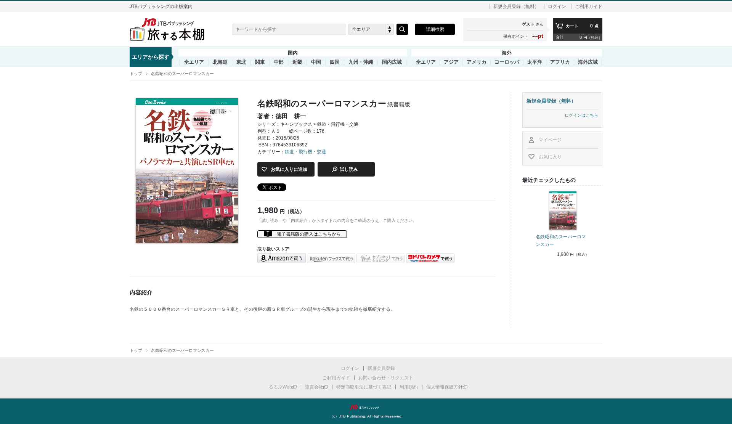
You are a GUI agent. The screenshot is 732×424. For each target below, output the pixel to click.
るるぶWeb (280, 387)
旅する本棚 (172, 29)
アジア (451, 62)
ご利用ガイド (588, 6)
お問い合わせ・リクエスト (385, 378)
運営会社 (314, 387)
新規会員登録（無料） (516, 6)
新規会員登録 (381, 368)
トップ (136, 73)
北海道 (220, 62)
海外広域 (588, 62)
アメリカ (476, 62)
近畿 (297, 62)
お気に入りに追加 (289, 169)
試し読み (349, 169)
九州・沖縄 (360, 62)
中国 (316, 62)
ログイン (557, 6)
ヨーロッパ (506, 62)
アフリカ (560, 62)
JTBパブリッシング (366, 407)
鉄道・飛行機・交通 (305, 151)
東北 (241, 62)
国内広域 (392, 62)
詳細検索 (435, 29)
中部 (279, 62)
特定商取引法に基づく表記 (363, 387)
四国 (335, 62)
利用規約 (409, 387)
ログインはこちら (581, 115)
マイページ (550, 140)
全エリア (194, 62)
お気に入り (550, 156)
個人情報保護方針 (444, 387)
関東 (260, 62)
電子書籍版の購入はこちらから (309, 234)
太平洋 (534, 62)
